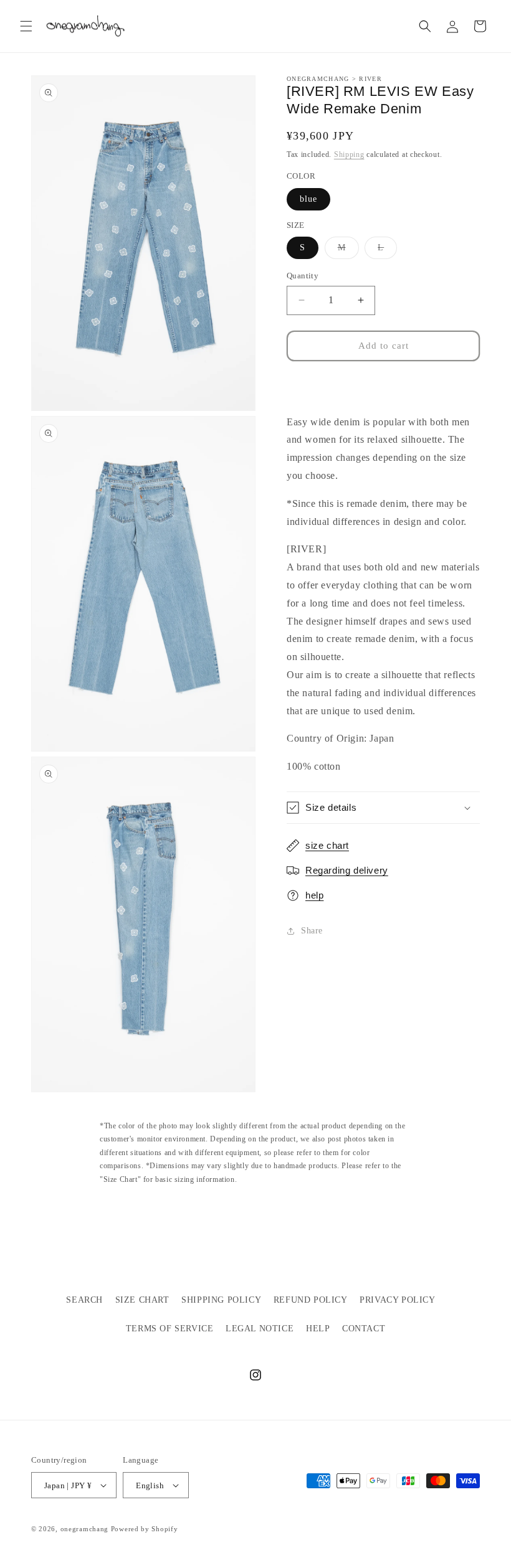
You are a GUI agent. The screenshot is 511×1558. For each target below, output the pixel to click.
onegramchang (84, 1528)
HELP (318, 1328)
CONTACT (363, 1328)
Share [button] (312, 930)
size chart (327, 845)
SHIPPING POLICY (221, 1300)
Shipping (349, 154)
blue (308, 199)
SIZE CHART (142, 1300)
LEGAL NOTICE (260, 1328)
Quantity (302, 275)
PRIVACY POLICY (397, 1300)
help (314, 895)
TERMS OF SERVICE (170, 1328)
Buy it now (383, 382)
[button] (26, 26)
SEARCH (84, 1300)
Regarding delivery (346, 870)
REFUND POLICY (311, 1300)
